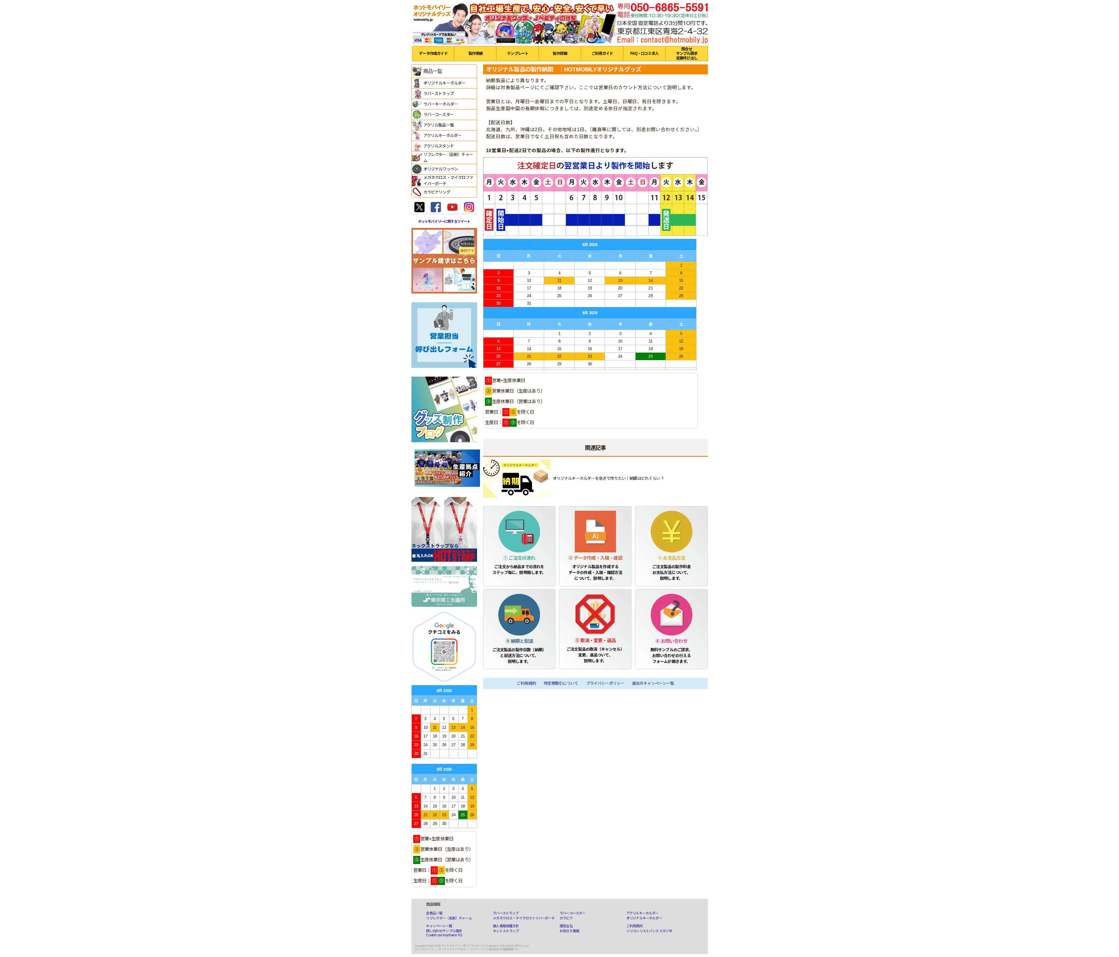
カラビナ (566, 918)
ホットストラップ (506, 931)
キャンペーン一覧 (439, 926)
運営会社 (566, 926)
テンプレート (517, 53)
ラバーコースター (572, 913)
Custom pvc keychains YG (444, 935)
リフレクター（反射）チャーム (449, 918)
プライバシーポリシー (605, 683)
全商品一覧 (434, 913)
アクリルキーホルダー (642, 913)
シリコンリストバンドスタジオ (649, 931)
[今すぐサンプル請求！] (444, 261)
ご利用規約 (526, 683)
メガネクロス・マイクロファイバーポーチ (524, 918)
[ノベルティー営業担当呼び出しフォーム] (444, 335)
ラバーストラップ (505, 913)
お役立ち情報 (569, 931)
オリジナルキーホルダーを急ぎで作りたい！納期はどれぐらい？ (608, 478)
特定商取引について (561, 683)
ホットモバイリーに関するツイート (444, 222)
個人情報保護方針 (506, 926)
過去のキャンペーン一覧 (653, 683)
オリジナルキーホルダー (644, 918)
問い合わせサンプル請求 (444, 931)
